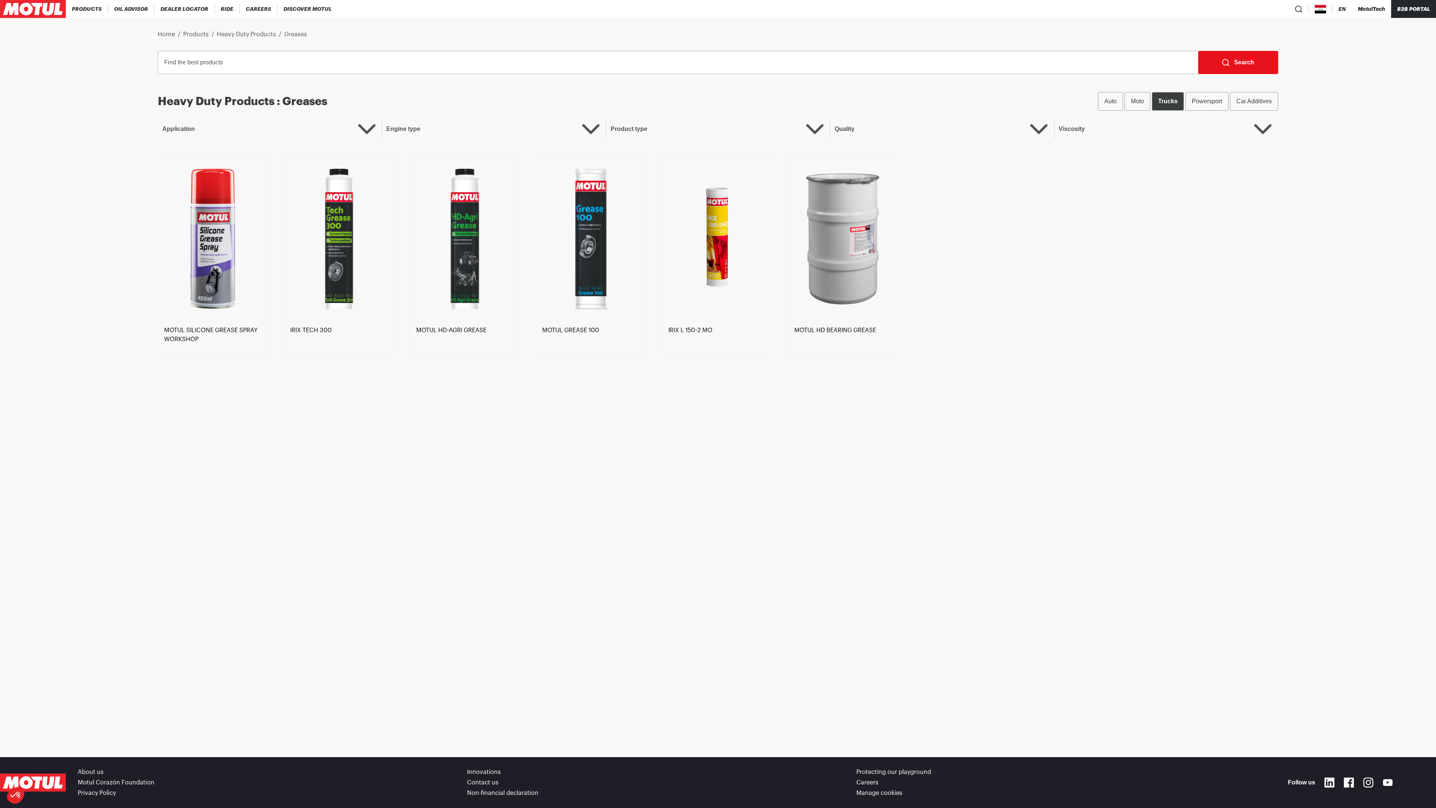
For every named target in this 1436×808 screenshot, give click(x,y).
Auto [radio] (1110, 101)
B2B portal (1413, 9)
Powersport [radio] (1207, 101)
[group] (1188, 101)
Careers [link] (867, 783)
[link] (227, 9)
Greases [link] (295, 34)
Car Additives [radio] (1254, 101)
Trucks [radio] (1168, 101)
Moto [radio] (1137, 101)
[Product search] (1298, 9)
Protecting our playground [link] (893, 772)
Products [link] (196, 34)
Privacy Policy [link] (97, 793)
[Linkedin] (1329, 782)
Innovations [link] (484, 772)
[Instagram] (1368, 782)
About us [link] (91, 772)
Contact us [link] (482, 783)
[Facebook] (1349, 782)
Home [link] (166, 34)
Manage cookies (879, 793)
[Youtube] (1388, 782)
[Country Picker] (1320, 9)
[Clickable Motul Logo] (33, 9)
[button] (16, 795)
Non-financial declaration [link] (502, 793)
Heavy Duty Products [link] (246, 34)
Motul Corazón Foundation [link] (116, 783)
